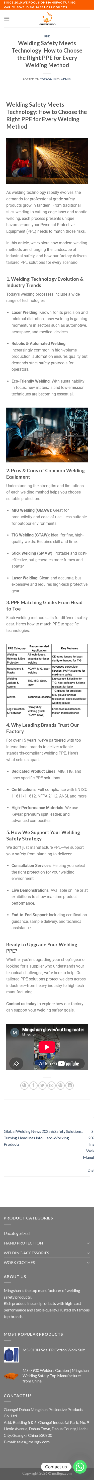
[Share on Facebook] (33, 1086)
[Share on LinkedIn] (69, 1086)
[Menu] (7, 18)
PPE (47, 36)
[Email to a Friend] (51, 1086)
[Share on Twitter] (42, 1086)
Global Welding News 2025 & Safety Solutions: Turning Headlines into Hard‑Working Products (43, 1137)
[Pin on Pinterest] (60, 1086)
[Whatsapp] (80, 1467)
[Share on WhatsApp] (24, 1086)
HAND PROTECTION (23, 1242)
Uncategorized (17, 1233)
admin (66, 79)
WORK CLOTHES (19, 1262)
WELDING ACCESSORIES (26, 1252)
